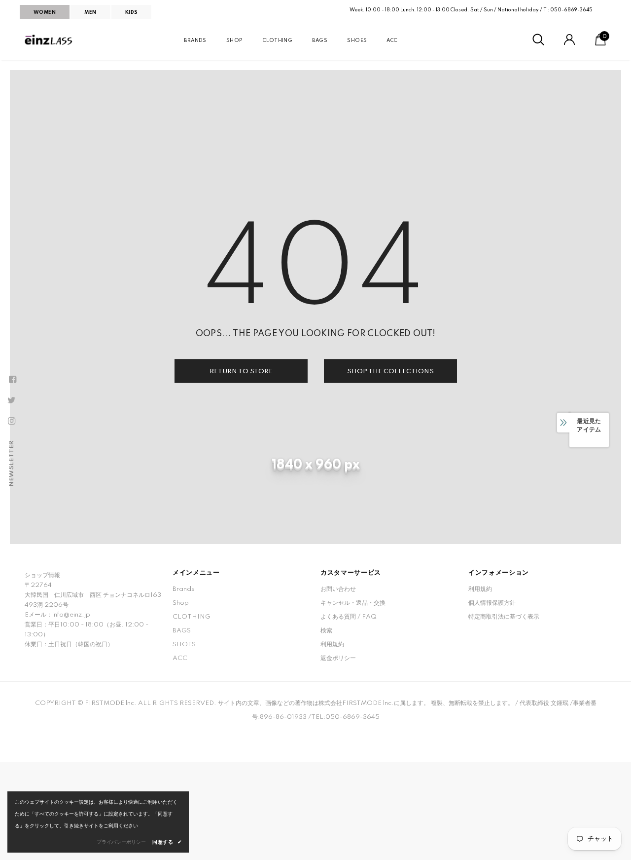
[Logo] (49, 40)
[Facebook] (12, 380)
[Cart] (600, 43)
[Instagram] (11, 421)
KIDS (131, 12)
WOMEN (45, 12)
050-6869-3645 (571, 9)
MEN (90, 12)
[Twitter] (11, 400)
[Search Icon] (538, 40)
